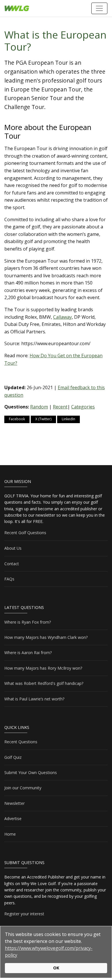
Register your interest (24, 913)
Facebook (17, 419)
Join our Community (22, 787)
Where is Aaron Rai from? (28, 652)
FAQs (9, 579)
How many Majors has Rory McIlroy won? (43, 668)
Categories (83, 407)
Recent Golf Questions (25, 532)
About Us (13, 548)
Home (10, 834)
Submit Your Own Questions (30, 772)
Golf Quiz (13, 757)
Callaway (62, 317)
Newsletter (14, 803)
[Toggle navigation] (99, 8)
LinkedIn (68, 419)
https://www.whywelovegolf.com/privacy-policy (48, 951)
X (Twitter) (43, 419)
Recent (60, 407)
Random (39, 407)
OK (56, 968)
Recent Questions (20, 741)
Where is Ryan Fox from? (27, 622)
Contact (11, 563)
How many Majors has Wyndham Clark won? (46, 637)
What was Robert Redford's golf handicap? (43, 683)
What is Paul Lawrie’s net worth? (34, 699)
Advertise (13, 818)
